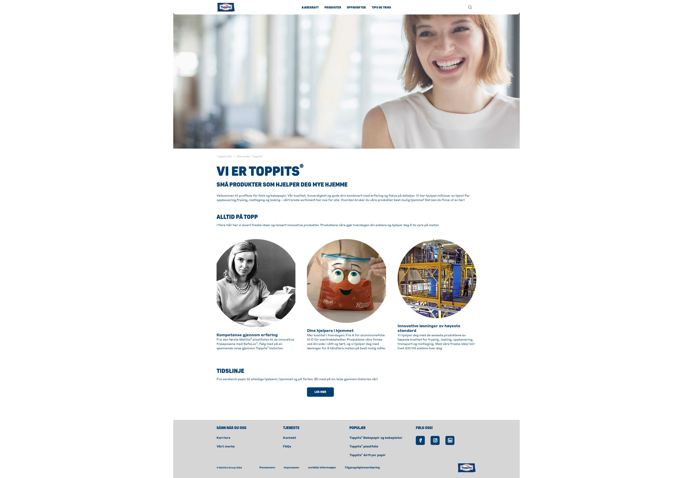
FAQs (287, 446)
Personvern (267, 467)
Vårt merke (226, 446)
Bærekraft (310, 7)
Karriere (223, 438)
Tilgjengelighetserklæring (362, 467)
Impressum (291, 467)
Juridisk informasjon (322, 467)
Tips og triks (381, 7)
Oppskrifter (356, 7)
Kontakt (289, 438)
